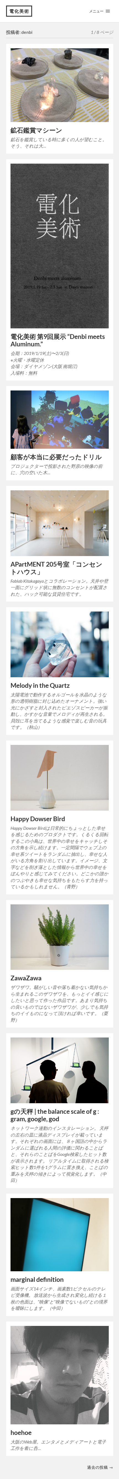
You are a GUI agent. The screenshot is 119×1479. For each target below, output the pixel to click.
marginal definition (37, 1279)
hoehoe (21, 1432)
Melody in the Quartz (40, 685)
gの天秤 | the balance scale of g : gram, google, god (55, 1115)
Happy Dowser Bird (38, 819)
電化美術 (19, 11)
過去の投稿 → (100, 1467)
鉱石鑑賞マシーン (36, 130)
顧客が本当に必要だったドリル (56, 457)
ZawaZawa (26, 978)
